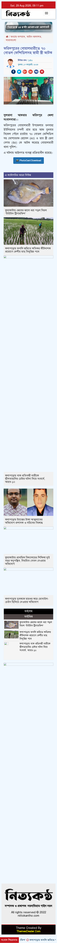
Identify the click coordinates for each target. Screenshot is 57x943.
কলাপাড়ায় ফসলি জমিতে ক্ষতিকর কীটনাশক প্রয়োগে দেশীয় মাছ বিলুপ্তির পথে (28, 250)
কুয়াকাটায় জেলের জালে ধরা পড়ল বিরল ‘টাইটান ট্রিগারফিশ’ (26, 212)
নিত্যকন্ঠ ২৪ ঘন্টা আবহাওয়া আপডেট (28, 27)
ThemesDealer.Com (28, 931)
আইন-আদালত (34, 36)
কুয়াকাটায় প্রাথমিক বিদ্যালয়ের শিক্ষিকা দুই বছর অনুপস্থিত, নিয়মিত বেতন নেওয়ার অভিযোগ (27, 561)
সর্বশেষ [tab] (28, 611)
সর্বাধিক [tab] (28, 616)
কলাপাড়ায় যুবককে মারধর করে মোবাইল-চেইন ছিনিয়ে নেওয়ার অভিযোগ (27, 600)
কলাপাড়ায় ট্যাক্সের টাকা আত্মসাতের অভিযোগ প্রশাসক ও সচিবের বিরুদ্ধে (24, 521)
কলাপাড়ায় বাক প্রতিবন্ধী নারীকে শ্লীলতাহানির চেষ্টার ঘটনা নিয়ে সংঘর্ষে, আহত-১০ (25, 479)
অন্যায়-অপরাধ (18, 36)
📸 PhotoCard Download (28, 160)
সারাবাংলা (11, 40)
